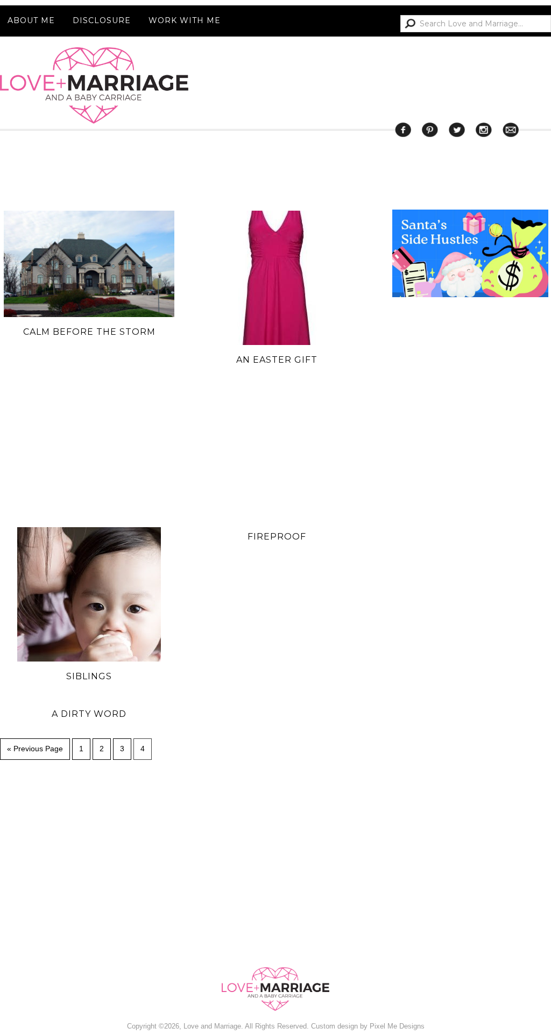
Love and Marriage (94, 85)
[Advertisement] (471, 737)
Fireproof (277, 536)
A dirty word (89, 714)
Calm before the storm (89, 332)
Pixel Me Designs (397, 1026)
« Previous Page (35, 748)
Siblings (89, 676)
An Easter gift (276, 360)
